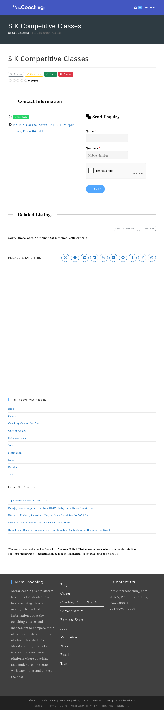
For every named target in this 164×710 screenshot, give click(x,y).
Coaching (23, 32)
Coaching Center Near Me (23, 423)
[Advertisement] (82, 298)
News (11, 460)
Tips (10, 474)
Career (12, 416)
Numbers (93, 148)
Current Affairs (17, 430)
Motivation (15, 452)
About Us (33, 700)
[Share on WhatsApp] (152, 258)
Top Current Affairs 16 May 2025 (27, 500)
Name (91, 131)
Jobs (10, 445)
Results (12, 467)
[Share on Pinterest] (85, 258)
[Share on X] (65, 258)
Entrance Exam (17, 438)
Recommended (124, 228)
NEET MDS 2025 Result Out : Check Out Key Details (39, 522)
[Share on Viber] (104, 258)
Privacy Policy (80, 700)
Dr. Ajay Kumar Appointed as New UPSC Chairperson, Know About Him (50, 508)
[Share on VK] (113, 258)
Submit (95, 189)
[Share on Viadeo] (142, 258)
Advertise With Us (126, 700)
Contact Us (64, 700)
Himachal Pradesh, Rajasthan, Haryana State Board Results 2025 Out (48, 515)
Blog (11, 408)
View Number (22, 117)
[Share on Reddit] (123, 258)
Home (11, 32)
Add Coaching (48, 700)
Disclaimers (96, 700)
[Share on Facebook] (75, 258)
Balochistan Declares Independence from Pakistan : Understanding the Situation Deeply (60, 530)
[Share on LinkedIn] (94, 258)
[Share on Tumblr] (133, 258)
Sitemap (109, 700)
